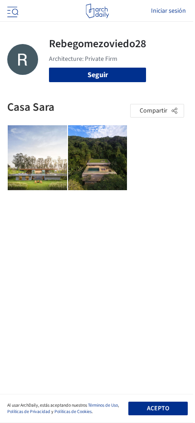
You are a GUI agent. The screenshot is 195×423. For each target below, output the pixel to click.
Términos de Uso (103, 405)
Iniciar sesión (168, 11)
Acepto (158, 408)
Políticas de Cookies (73, 411)
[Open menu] (11, 11)
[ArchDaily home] (97, 11)
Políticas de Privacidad (28, 411)
